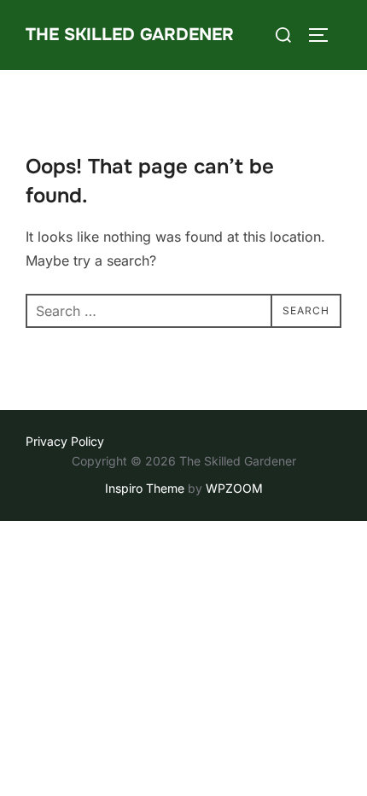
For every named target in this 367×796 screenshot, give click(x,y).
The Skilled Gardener (130, 34)
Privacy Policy (65, 441)
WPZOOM (234, 488)
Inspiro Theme (144, 488)
